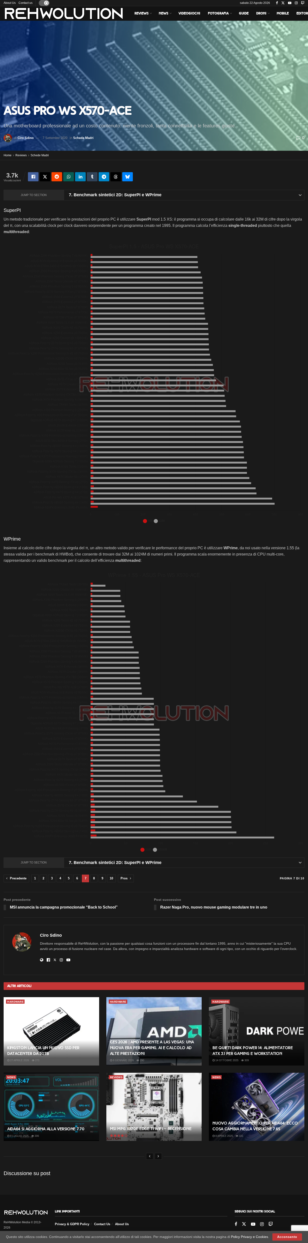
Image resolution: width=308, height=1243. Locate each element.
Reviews (141, 13)
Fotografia (218, 13)
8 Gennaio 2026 (123, 1060)
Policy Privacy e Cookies (249, 1237)
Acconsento (287, 1237)
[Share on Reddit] (56, 176)
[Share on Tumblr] (92, 176)
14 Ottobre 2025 (226, 1060)
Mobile (283, 13)
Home (8, 155)
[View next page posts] (158, 1156)
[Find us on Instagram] (296, 3)
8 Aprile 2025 (224, 1135)
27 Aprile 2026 (19, 1060)
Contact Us (102, 1224)
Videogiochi (189, 13)
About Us (10, 3)
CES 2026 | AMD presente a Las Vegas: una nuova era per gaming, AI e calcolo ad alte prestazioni (152, 1048)
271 (36, 1060)
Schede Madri (83, 138)
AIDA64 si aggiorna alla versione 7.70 (45, 1129)
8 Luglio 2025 (19, 1135)
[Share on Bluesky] (127, 176)
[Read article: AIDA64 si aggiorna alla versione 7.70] (51, 1107)
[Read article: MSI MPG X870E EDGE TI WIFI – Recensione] (154, 1107)
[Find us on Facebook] (277, 3)
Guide (244, 13)
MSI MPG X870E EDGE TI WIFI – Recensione (151, 1128)
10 (111, 878)
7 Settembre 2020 (55, 138)
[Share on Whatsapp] (68, 176)
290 (141, 1060)
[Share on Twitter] (45, 176)
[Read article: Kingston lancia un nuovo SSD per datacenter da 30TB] (51, 1031)
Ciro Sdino (26, 138)
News (163, 13)
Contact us (25, 3)
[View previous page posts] (149, 1156)
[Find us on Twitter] (283, 3)
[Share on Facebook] (33, 176)
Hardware (15, 1001)
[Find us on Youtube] (289, 3)
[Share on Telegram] (104, 176)
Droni (261, 13)
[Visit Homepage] (64, 13)
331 (240, 1135)
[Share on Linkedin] (80, 176)
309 (246, 1060)
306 (36, 1135)
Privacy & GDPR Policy (72, 1224)
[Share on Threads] (115, 176)
